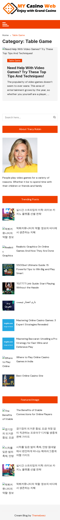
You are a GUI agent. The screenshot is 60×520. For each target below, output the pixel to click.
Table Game (14, 60)
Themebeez (39, 515)
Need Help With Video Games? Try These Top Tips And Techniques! (26, 72)
